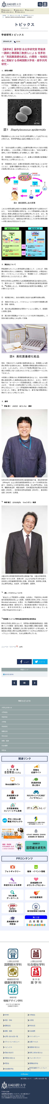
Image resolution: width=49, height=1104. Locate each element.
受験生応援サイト (7, 10)
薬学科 (18, 41)
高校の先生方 (30, 10)
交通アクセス (33, 1042)
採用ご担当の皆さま (8, 12)
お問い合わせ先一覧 (11, 1036)
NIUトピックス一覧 (15, 15)
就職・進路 (5, 741)
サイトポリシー (34, 1036)
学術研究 (5, 726)
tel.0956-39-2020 (7, 1096)
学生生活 (5, 736)
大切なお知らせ (7, 707)
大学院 (4, 722)
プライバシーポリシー (12, 1042)
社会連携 (5, 745)
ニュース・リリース (8, 647)
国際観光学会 (33, 1063)
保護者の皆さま (19, 10)
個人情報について (26, 1078)
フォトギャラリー (35, 1058)
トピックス (8, 1047)
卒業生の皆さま (21, 12)
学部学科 (5, 717)
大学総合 (5, 712)
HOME (4, 15)
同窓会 (4, 750)
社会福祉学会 (9, 1069)
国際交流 (5, 731)
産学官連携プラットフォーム (38, 1068)
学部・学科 (8, 1020)
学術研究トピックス (28, 15)
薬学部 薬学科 (10, 674)
